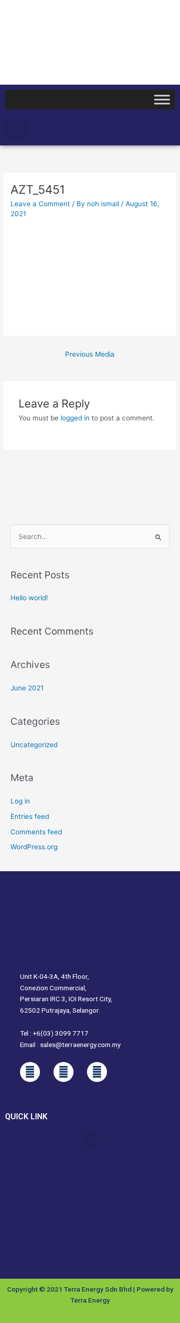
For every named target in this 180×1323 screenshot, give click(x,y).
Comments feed (36, 832)
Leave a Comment (40, 204)
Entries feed (29, 816)
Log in (20, 801)
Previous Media (89, 354)
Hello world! (29, 598)
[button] (15, 130)
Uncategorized (34, 745)
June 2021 (27, 688)
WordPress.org (34, 847)
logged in (75, 418)
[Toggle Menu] (162, 99)
